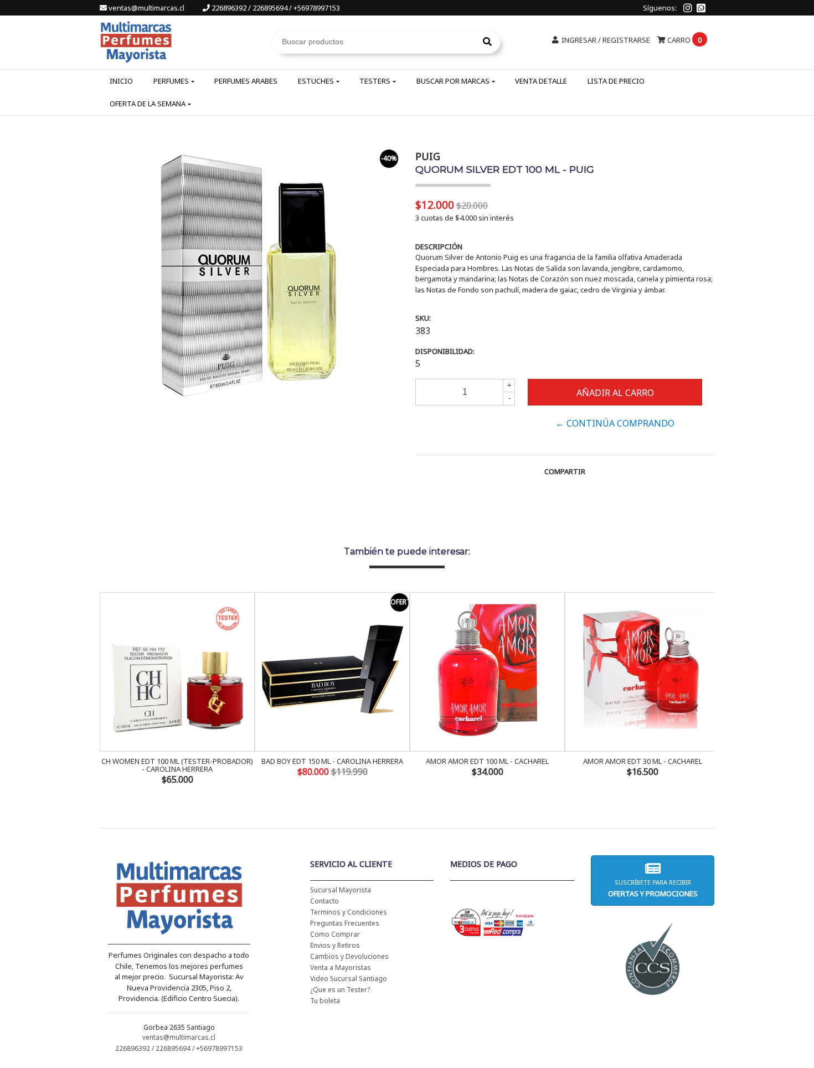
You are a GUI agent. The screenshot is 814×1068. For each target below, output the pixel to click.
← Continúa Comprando (614, 423)
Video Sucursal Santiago (348, 978)
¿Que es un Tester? (340, 989)
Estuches (316, 81)
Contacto (324, 901)
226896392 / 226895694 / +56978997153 (275, 8)
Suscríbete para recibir (652, 888)
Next (703, 690)
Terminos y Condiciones (348, 912)
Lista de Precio (616, 81)
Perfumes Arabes (245, 81)
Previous (111, 690)
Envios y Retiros (335, 945)
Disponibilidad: (445, 351)
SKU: (423, 318)
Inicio (121, 81)
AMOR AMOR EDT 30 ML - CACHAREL (642, 761)
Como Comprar (335, 934)
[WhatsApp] (701, 7)
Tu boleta (325, 1000)
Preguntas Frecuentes (344, 923)
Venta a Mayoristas (340, 967)
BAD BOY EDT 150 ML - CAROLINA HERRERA (332, 761)
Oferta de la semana (148, 104)
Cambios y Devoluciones (349, 956)
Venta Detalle (541, 81)
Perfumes (171, 81)
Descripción (438, 246)
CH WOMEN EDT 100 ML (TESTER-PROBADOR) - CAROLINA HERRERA (177, 765)
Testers (374, 81)
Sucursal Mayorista (340, 890)
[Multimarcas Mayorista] (136, 40)
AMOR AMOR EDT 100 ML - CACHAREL (487, 761)
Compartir (564, 471)
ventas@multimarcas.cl (146, 8)
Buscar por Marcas (453, 81)
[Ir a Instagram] (687, 7)
